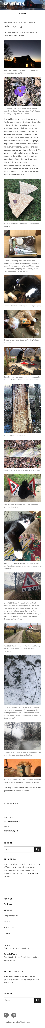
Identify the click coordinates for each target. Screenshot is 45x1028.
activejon (29, 22)
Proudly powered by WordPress (17, 1022)
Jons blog (12, 804)
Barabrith (14, 3)
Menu (23, 13)
